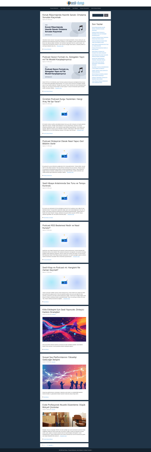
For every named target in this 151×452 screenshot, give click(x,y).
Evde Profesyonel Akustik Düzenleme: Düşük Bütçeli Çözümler (98, 63)
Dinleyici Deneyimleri (84, 8)
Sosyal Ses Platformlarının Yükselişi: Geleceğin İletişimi (59, 358)
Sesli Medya (75, 8)
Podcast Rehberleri (54, 8)
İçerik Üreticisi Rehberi (96, 8)
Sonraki (50, 445)
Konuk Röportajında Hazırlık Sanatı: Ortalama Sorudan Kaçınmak (98, 29)
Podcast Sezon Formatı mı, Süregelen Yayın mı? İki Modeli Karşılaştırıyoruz (63, 58)
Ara (106, 15)
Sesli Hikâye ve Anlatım (65, 8)
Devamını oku (60, 46)
